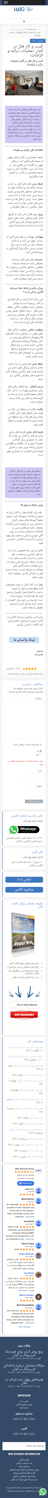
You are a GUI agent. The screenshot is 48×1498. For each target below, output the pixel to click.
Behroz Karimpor (26, 1295)
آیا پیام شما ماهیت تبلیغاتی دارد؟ (27, 744)
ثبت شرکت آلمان (36, 1118)
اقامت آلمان (24, 1460)
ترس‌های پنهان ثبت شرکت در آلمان (28, 1099)
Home (38, 29)
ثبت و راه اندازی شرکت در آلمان (24, 1480)
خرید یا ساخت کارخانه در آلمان (30, 1081)
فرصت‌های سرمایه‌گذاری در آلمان (29, 1109)
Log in (38, 1491)
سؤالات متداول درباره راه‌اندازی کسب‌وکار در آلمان (24, 1367)
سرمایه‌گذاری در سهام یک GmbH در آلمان (26, 1130)
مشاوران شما (24, 1466)
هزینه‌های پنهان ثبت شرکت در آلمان (28, 1066)
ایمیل (38, 786)
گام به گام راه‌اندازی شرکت (24, 1473)
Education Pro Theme (31, 1488)
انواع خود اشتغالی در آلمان (24, 1476)
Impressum (24, 1408)
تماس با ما (24, 1401)
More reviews (24, 1326)
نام (39, 771)
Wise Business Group (24, 11)
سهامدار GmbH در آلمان (33, 1124)
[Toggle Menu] (6, 2)
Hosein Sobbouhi (26, 1254)
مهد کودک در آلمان (35, 1151)
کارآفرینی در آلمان (18, 29)
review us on (27, 1183)
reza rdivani (29, 1273)
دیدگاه (37, 698)
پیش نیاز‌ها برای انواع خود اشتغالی (24, 1470)
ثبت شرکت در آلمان (24, 1463)
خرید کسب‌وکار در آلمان (33, 1075)
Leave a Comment (13, 674)
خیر (38, 754)
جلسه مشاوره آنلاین (24, 1405)
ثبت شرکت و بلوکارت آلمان (31, 1145)
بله (38, 751)
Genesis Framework (15, 1491)
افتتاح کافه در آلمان (34, 1157)
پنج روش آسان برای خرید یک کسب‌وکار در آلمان (25, 1049)
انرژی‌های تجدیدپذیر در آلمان (30, 1090)
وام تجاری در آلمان (35, 1139)
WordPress (29, 1491)
